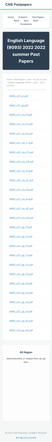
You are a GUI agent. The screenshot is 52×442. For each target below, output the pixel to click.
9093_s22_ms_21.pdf (21, 143)
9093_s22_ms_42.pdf (21, 208)
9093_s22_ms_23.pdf (21, 161)
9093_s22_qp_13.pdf (20, 246)
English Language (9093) (19, 82)
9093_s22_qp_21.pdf (20, 255)
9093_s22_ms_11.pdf (20, 114)
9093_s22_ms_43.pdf (21, 218)
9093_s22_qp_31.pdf (20, 283)
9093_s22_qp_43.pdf (21, 330)
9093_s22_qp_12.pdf (20, 236)
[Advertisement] (26, 392)
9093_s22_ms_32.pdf (21, 180)
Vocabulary (26, 24)
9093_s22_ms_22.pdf (21, 152)
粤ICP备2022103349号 (26, 438)
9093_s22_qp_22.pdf (21, 264)
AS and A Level (39, 79)
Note (35, 20)
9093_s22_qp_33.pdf (21, 302)
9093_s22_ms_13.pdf (21, 133)
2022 (35, 82)
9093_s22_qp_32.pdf (21, 292)
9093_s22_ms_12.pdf (21, 124)
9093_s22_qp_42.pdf (21, 321)
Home (11, 17)
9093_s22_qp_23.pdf (21, 274)
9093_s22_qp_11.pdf (20, 227)
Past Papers (38, 17)
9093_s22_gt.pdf (18, 105)
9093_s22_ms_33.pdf (21, 189)
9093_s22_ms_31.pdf (21, 171)
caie (29, 79)
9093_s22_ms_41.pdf (21, 199)
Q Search (23, 17)
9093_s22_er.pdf (18, 96)
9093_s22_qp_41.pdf (20, 311)
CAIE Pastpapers (18, 4)
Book (16, 20)
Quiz (26, 20)
